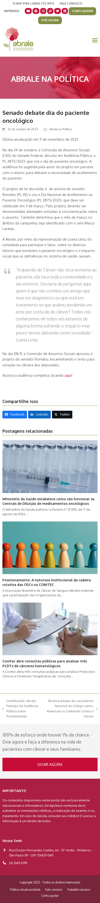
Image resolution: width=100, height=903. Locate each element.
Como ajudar (49, 895)
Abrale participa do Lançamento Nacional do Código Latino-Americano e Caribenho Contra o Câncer (69, 708)
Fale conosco (53, 889)
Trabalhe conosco (78, 889)
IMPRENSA (11, 11)
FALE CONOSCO (71, 3)
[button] (95, 40)
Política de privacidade (25, 889)
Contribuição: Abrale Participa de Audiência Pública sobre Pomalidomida (20, 708)
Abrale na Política (60, 129)
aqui (68, 375)
